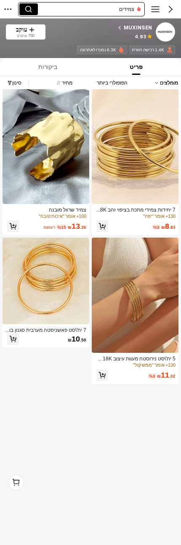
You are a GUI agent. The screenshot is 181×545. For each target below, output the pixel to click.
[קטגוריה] (155, 9)
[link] (165, 32)
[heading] (101, 28)
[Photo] (169, 49)
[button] (170, 9)
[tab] (137, 67)
